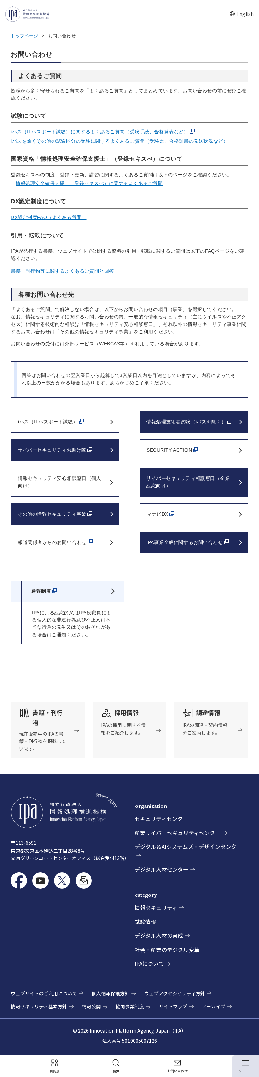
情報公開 (91, 1006)
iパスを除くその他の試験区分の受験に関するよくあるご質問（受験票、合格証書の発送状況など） (119, 141)
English (242, 14)
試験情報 (145, 922)
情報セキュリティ (156, 907)
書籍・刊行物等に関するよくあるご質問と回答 (62, 271)
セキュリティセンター (161, 818)
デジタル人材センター (162, 869)
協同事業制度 (130, 1006)
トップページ (24, 35)
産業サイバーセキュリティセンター (178, 833)
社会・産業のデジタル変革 (167, 950)
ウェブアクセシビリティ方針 (174, 993)
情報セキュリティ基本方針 (39, 1006)
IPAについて (149, 963)
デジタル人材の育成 (159, 935)
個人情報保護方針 (111, 993)
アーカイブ (213, 1006)
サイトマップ (173, 1006)
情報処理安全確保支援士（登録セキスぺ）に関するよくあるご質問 (89, 183)
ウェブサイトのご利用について (44, 993)
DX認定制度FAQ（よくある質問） (49, 217)
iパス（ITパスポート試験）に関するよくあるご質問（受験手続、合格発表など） (100, 131)
